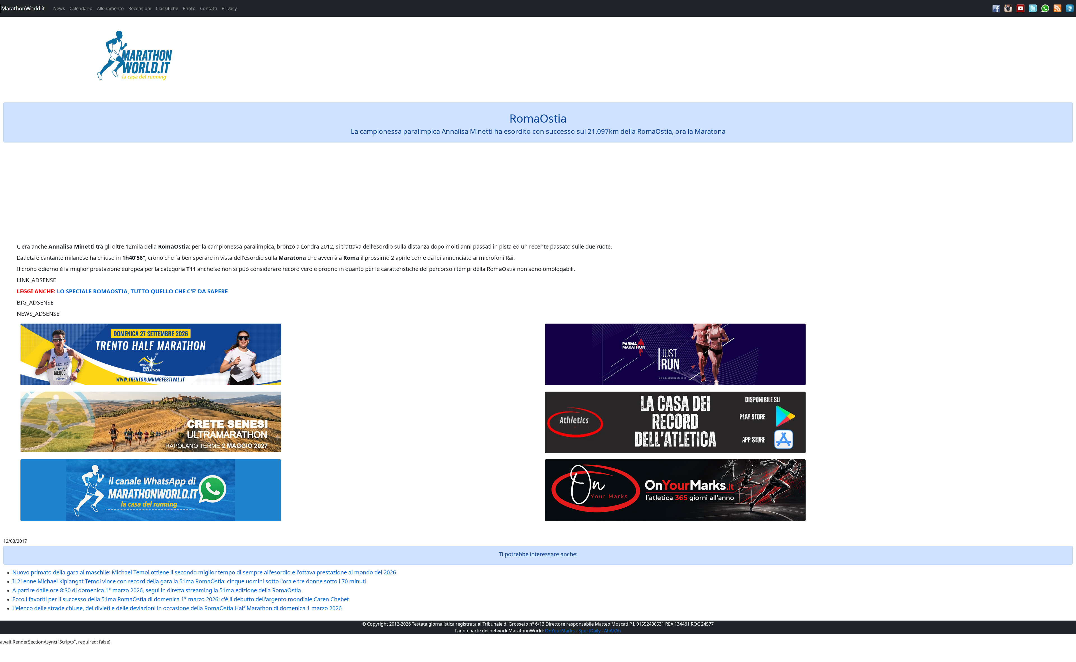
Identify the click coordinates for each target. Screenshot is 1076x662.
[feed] (1057, 8)
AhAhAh (612, 631)
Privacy (229, 8)
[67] (151, 422)
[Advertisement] (672, 57)
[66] (151, 354)
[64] (675, 422)
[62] (675, 354)
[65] (151, 490)
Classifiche (167, 8)
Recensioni (139, 8)
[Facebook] (996, 8)
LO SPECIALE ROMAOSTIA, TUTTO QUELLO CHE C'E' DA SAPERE (142, 291)
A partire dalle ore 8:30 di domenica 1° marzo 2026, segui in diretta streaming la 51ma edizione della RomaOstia (156, 590)
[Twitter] (1033, 8)
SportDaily (589, 631)
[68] (675, 490)
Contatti (208, 8)
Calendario (80, 8)
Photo (189, 8)
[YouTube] (1020, 8)
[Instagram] (1008, 8)
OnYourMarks (560, 631)
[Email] (1070, 8)
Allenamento (110, 8)
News (59, 8)
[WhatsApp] (1045, 8)
